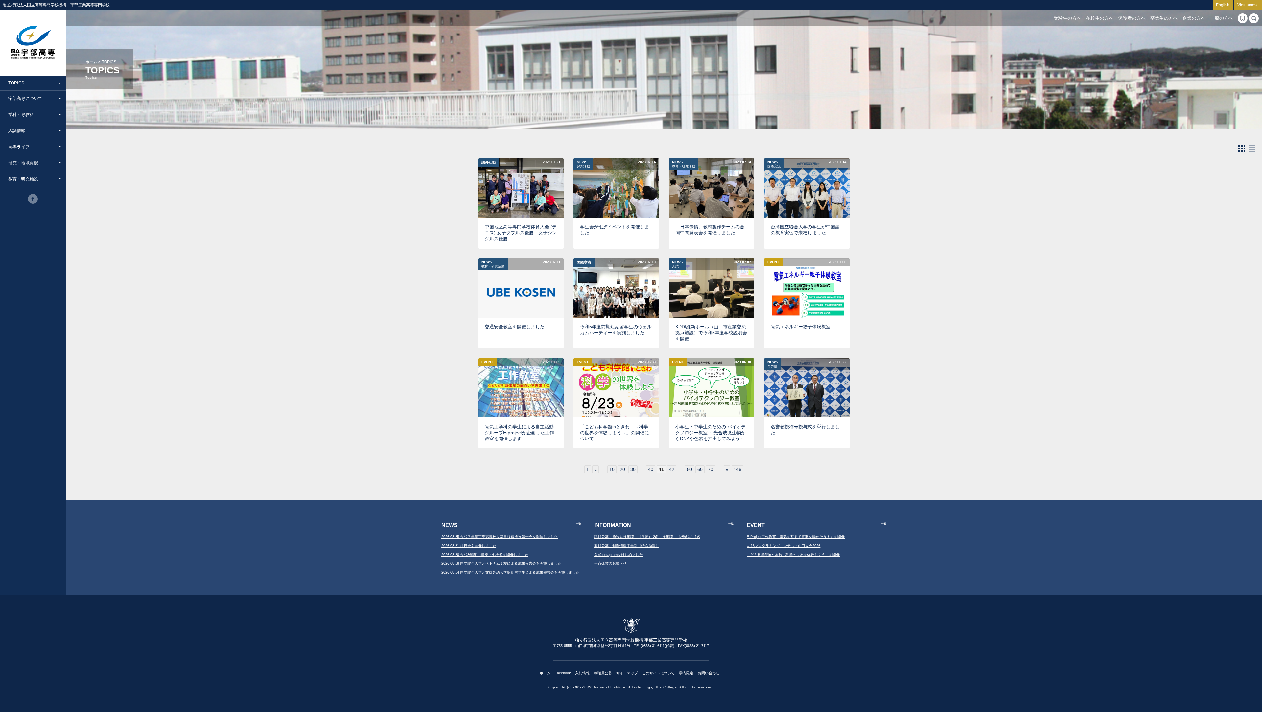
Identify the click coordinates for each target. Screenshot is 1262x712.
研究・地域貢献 (23, 162)
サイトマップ (627, 673)
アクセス (1243, 18)
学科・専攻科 (21, 114)
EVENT (773, 262)
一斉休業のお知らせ (610, 563)
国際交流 (584, 262)
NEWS (583, 164)
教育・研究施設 (23, 179)
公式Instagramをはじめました (618, 555)
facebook (33, 199)
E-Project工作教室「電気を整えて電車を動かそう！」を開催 (796, 537)
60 (700, 469)
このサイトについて (658, 673)
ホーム (91, 62)
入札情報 (582, 673)
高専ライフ (19, 146)
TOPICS (16, 83)
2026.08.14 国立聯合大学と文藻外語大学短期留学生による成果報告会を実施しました (510, 572)
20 (622, 469)
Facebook (563, 673)
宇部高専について (25, 98)
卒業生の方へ (1164, 18)
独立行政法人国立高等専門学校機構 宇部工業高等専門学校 (33, 43)
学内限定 (686, 673)
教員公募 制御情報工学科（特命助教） (626, 546)
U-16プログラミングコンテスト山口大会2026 (783, 546)
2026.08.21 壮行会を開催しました (468, 546)
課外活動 (488, 162)
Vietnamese (1248, 5)
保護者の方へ (1132, 18)
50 (689, 469)
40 (650, 469)
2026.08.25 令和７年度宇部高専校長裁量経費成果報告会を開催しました (499, 537)
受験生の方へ (1067, 18)
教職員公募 (603, 673)
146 (737, 469)
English (1222, 5)
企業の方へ (1193, 18)
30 (633, 469)
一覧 (578, 523)
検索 (1254, 18)
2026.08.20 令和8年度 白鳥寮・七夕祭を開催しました (484, 555)
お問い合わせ (708, 673)
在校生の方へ (1099, 18)
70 (710, 469)
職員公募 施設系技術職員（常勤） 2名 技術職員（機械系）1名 (647, 537)
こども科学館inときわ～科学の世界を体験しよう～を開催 (793, 555)
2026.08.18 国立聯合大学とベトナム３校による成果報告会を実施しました (501, 563)
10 (612, 469)
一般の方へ (1221, 18)
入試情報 (16, 130)
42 (671, 469)
